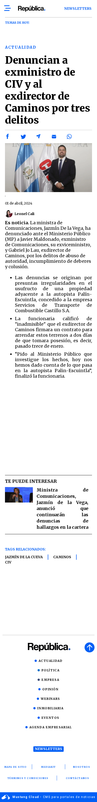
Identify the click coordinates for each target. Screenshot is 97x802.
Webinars (50, 699)
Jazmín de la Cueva (24, 557)
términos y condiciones (27, 778)
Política (51, 670)
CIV (8, 562)
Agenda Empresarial (50, 727)
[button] (7, 136)
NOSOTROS (81, 767)
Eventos (50, 718)
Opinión (50, 689)
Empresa (50, 680)
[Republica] (31, 9)
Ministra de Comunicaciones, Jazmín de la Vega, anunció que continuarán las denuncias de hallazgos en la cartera (62, 508)
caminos (62, 557)
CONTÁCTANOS (77, 778)
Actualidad (51, 661)
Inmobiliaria (50, 708)
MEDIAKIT (48, 767)
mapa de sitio (15, 767)
